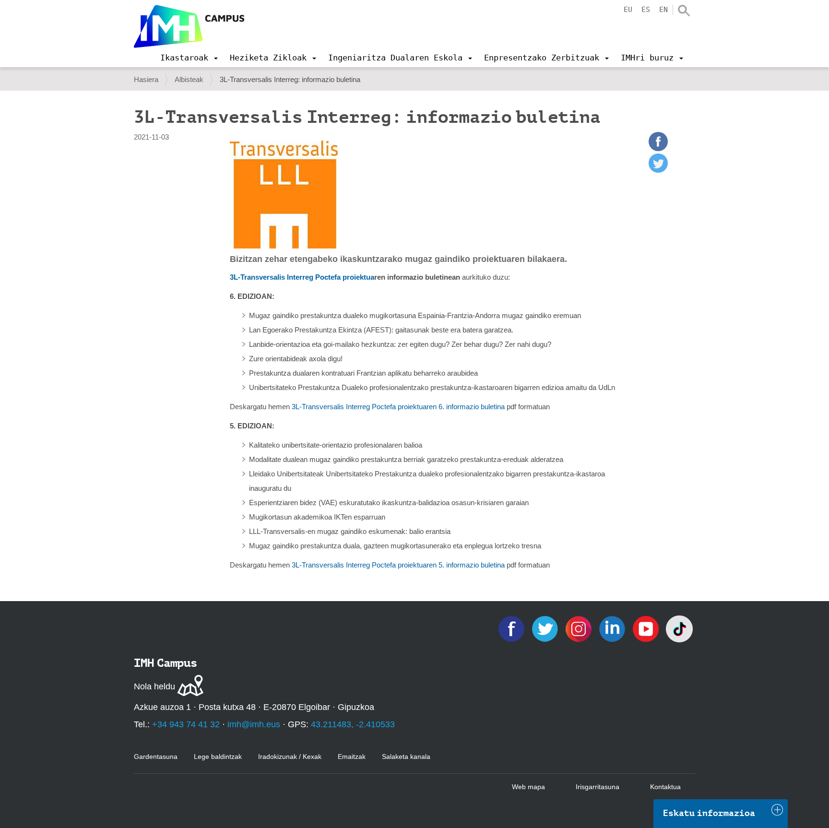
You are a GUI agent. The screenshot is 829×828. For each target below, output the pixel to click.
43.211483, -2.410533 (353, 724)
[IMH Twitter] (546, 628)
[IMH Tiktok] (679, 628)
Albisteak (189, 79)
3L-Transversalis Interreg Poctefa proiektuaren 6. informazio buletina (399, 406)
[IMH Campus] (189, 26)
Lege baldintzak (218, 756)
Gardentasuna (156, 756)
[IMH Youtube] (646, 628)
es (645, 9)
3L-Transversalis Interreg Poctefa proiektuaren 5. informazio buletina (398, 565)
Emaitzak (352, 756)
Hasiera (146, 79)
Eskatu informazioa (709, 813)
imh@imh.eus (253, 724)
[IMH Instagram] (579, 628)
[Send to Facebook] (658, 148)
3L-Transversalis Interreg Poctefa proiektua (302, 277)
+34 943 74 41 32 (186, 724)
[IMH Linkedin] (613, 628)
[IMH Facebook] (512, 628)
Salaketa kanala (406, 756)
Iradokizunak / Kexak (289, 756)
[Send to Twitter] (658, 170)
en (663, 9)
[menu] (189, 57)
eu (628, 9)
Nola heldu (154, 686)
